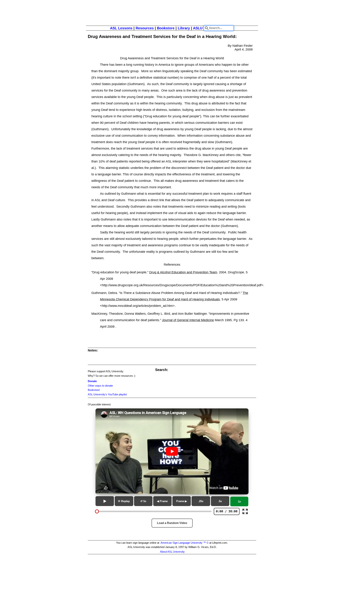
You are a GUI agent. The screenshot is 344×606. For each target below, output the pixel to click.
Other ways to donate (100, 385)
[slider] (97, 511)
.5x (220, 501)
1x (239, 501)
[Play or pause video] (172, 451)
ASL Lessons (121, 28)
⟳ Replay (124, 501)
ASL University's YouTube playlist (107, 394)
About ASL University (172, 551)
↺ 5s (143, 501)
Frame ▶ (181, 501)
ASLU (197, 28)
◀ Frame (162, 501)
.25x (200, 501)
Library (184, 28)
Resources (145, 28)
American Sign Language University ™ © (185, 542)
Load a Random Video (172, 522)
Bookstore (166, 28)
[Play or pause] (104, 501)
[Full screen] (245, 511)
